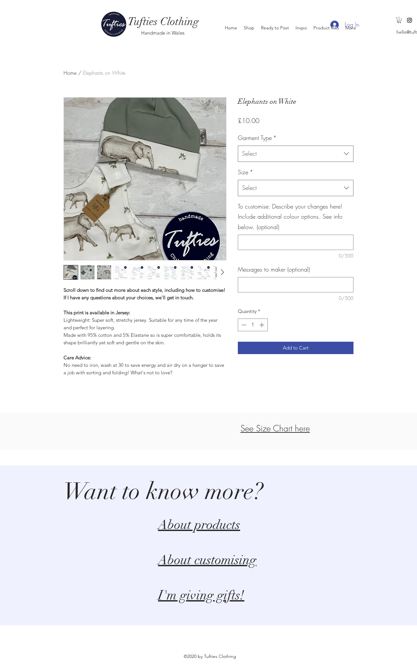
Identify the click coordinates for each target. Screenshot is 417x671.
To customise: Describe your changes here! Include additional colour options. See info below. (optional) (290, 216)
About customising (207, 560)
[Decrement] (243, 325)
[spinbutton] (252, 325)
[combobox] (295, 154)
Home (70, 72)
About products (199, 525)
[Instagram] (409, 20)
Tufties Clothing (163, 21)
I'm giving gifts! (201, 595)
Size (245, 172)
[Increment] (262, 325)
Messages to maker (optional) (274, 269)
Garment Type (257, 138)
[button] (399, 20)
